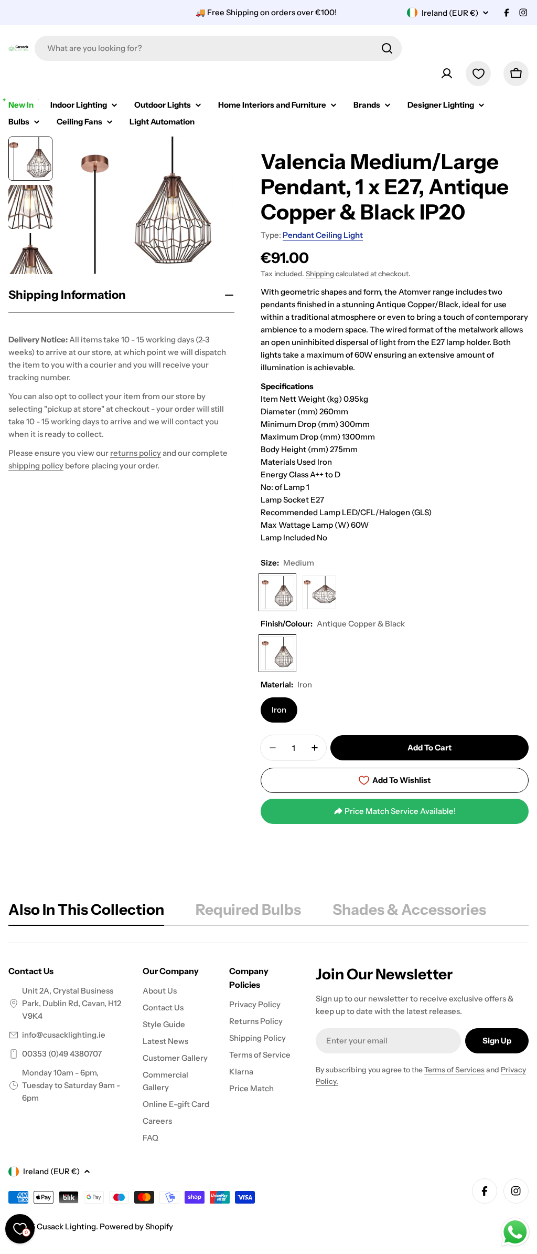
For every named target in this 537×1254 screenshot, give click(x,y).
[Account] (447, 73)
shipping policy (35, 466)
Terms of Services (454, 1069)
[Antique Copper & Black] (277, 653)
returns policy (135, 453)
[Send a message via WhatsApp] (515, 1232)
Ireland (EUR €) (450, 13)
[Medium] (277, 592)
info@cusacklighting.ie (63, 1035)
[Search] (387, 48)
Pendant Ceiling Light (323, 235)
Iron (279, 710)
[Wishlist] (478, 73)
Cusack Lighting (66, 1226)
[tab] (86, 913)
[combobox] (218, 48)
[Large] (319, 592)
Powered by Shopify (136, 1226)
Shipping (320, 273)
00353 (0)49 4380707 (62, 1054)
